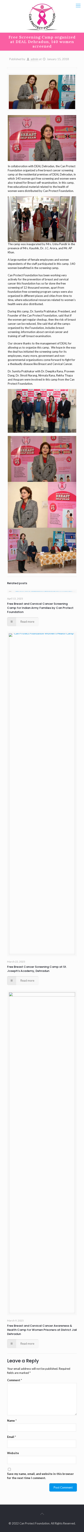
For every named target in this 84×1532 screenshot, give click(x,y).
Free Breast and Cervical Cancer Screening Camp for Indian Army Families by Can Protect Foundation (40, 608)
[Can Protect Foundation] (42, 16)
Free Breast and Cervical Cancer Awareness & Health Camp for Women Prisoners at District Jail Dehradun (42, 1330)
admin (34, 59)
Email (11, 1437)
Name (12, 1420)
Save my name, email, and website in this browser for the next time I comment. (40, 1476)
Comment (14, 1380)
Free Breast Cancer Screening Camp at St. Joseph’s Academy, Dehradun (37, 969)
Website (13, 1453)
